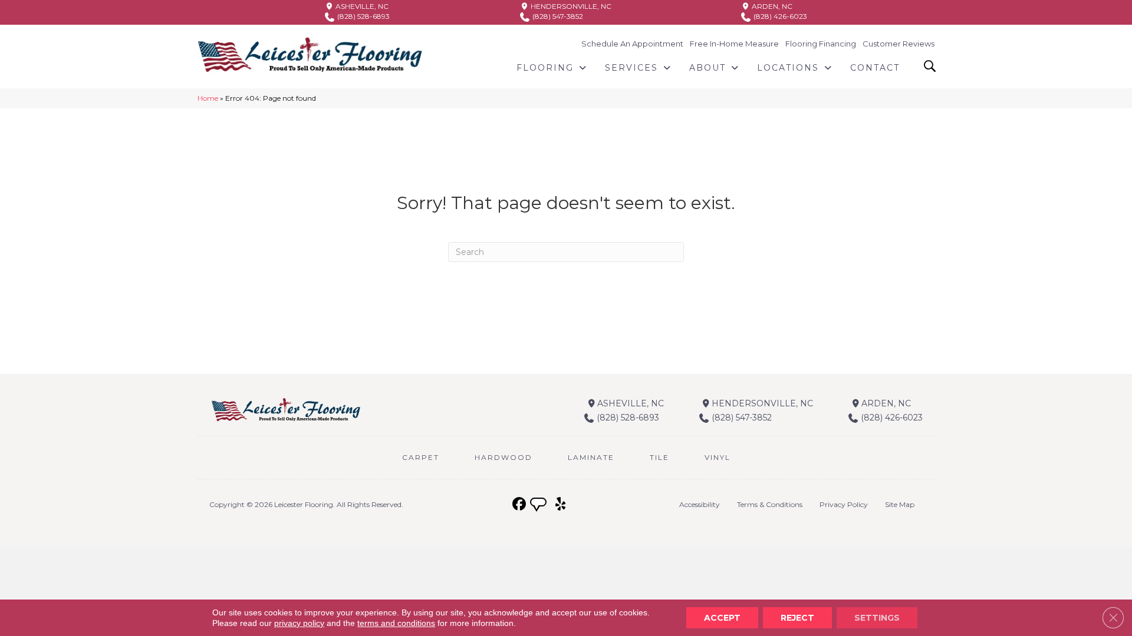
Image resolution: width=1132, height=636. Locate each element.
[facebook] (519, 504)
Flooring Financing (820, 43)
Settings (877, 617)
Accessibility (699, 504)
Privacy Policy (844, 504)
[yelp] (560, 504)
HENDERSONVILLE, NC (570, 6)
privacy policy (299, 623)
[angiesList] (539, 506)
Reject (797, 617)
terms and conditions (396, 623)
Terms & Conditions (769, 504)
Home (208, 98)
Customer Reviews (898, 43)
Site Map (899, 504)
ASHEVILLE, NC (361, 6)
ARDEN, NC (771, 6)
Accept (722, 617)
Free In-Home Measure (734, 43)
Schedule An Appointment (632, 43)
